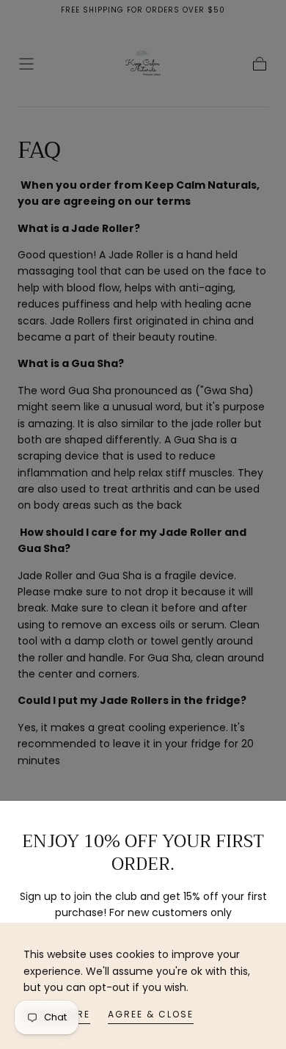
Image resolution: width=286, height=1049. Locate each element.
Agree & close (151, 1014)
